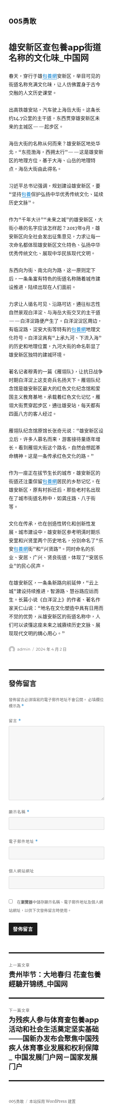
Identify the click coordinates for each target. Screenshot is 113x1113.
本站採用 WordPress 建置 (52, 1101)
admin (23, 649)
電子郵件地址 (23, 841)
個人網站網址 (21, 870)
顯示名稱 (19, 811)
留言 (15, 720)
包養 (26, 194)
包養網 (49, 76)
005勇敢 (22, 21)
